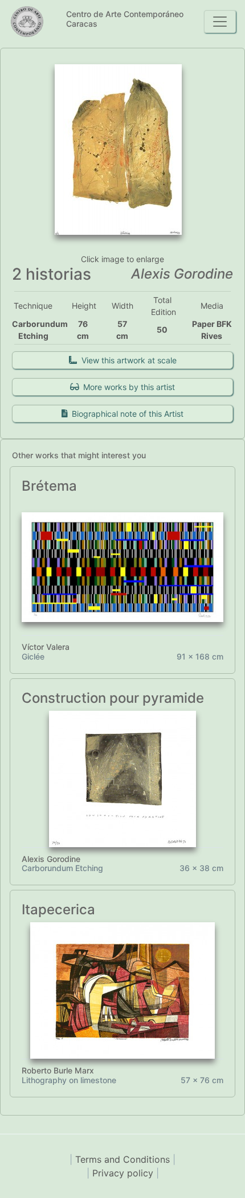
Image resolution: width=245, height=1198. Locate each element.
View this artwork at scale (127, 360)
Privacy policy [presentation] (124, 1173)
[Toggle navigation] (220, 21)
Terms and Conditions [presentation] (124, 1159)
